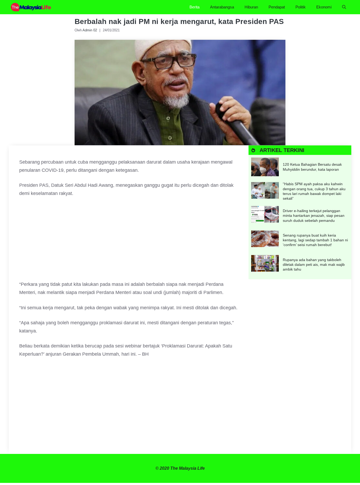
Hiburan (251, 7)
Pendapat (277, 7)
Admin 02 (89, 30)
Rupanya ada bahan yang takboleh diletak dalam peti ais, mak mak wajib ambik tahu (314, 264)
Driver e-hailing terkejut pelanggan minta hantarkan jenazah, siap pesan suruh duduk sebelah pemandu (313, 215)
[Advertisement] (128, 241)
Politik (300, 7)
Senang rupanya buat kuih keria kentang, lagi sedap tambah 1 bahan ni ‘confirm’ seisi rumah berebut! (315, 240)
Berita (194, 7)
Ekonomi (324, 7)
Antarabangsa (222, 7)
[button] (344, 7)
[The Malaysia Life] (31, 7)
